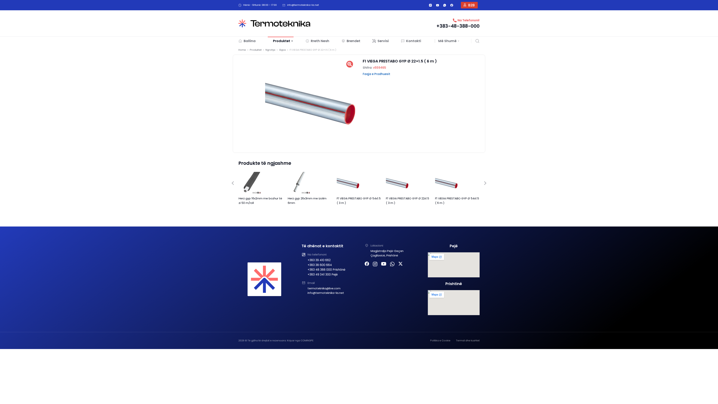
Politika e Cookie (440, 340)
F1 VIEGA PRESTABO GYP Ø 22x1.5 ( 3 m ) (407, 200)
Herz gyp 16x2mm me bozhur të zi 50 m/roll (260, 200)
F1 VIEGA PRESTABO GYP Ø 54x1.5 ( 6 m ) (457, 200)
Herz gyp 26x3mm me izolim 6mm (307, 200)
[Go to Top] (710, 396)
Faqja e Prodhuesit (376, 74)
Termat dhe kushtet (468, 340)
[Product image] (250, 183)
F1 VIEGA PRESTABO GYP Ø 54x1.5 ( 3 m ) (359, 200)
